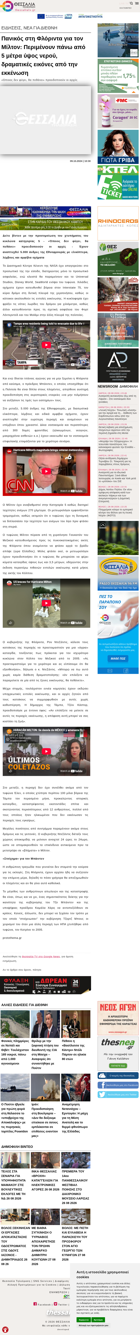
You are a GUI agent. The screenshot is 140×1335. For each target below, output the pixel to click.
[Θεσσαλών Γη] (45, 224)
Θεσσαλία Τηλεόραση (16, 1281)
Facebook (44, 1305)
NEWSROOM (108, 386)
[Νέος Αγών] (118, 1018)
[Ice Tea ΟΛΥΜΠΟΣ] (118, 538)
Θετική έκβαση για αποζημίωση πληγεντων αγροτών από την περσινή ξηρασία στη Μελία (115, 428)
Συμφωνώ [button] (84, 1320)
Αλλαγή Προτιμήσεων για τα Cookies (32, 1285)
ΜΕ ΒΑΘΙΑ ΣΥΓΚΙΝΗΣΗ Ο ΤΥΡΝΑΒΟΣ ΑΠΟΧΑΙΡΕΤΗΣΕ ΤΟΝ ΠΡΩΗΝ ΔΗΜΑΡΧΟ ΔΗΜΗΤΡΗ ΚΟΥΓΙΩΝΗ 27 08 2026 (44, 1246)
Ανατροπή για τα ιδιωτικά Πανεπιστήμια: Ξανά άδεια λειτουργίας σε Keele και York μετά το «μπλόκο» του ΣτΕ (117, 476)
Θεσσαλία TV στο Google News (41, 956)
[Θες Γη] (118, 259)
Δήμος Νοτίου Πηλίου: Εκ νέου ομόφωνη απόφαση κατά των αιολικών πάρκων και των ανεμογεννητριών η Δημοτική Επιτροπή (115, 494)
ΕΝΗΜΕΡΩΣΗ (58, 1292)
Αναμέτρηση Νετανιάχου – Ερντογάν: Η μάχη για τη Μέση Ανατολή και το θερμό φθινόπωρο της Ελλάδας (75, 1118)
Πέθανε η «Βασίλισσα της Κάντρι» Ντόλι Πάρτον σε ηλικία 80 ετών (74, 1050)
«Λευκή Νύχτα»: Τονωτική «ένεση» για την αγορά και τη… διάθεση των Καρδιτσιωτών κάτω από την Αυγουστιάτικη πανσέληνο (118, 413)
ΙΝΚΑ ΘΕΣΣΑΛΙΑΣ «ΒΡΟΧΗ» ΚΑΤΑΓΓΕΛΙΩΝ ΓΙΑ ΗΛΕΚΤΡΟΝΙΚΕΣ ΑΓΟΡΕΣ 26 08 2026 (45, 1180)
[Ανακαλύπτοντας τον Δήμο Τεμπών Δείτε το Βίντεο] (118, 40)
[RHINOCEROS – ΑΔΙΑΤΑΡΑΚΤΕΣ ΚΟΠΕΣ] (118, 223)
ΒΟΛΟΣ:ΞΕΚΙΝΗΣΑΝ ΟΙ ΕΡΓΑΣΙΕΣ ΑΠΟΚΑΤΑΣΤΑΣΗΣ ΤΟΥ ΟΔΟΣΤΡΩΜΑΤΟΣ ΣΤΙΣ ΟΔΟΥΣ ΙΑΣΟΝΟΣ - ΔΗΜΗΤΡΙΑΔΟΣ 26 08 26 (15, 1246)
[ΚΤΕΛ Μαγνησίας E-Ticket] (118, 182)
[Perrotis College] (118, 330)
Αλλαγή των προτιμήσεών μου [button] (93, 1325)
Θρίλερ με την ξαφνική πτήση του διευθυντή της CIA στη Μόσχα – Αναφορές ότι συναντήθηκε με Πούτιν (45, 1054)
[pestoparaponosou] (118, 633)
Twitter (62, 1305)
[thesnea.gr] (118, 1054)
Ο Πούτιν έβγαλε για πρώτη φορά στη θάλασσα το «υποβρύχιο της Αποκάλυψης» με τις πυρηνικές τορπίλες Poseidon (14, 1118)
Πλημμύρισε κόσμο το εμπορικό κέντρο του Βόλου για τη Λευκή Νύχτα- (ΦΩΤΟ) (116, 511)
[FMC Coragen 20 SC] (118, 111)
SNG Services (42, 1281)
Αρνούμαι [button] (98, 1320)
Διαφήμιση (62, 1281)
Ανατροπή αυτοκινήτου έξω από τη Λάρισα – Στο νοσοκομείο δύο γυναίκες (117, 397)
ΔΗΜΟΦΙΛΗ (128, 386)
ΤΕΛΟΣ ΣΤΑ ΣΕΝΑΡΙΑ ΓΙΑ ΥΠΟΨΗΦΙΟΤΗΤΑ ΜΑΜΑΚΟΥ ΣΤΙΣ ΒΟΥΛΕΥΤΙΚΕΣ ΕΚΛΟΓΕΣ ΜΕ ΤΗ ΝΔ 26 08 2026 (13, 1185)
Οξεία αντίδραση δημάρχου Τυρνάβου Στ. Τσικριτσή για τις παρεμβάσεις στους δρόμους (115, 460)
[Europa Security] (45, 985)
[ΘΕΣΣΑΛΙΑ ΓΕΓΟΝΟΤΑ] (45, 211)
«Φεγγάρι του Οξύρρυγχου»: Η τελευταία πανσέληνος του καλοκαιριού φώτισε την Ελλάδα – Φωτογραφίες (117, 444)
